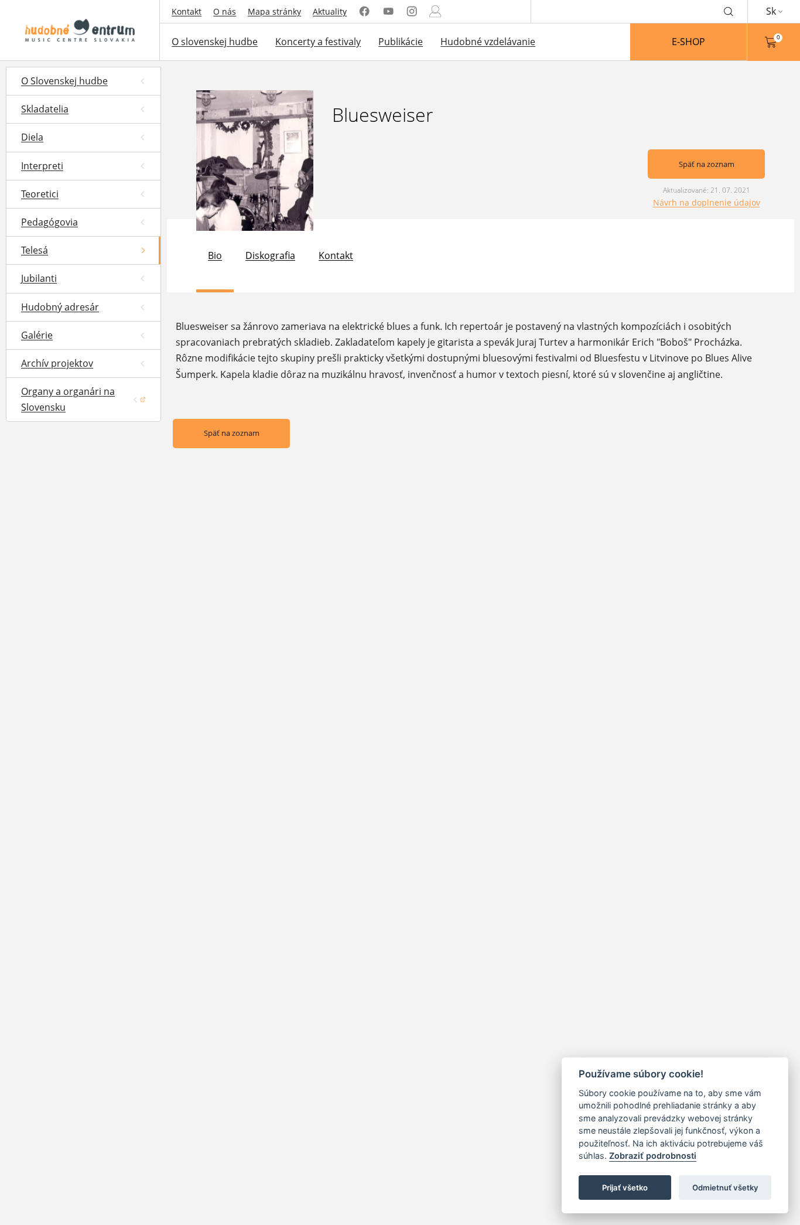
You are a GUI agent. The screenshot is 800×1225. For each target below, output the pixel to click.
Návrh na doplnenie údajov (706, 202)
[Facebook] (364, 11)
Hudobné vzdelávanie (487, 41)
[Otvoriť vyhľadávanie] (728, 11)
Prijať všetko (625, 1187)
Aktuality (330, 11)
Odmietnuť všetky (725, 1187)
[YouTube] (388, 11)
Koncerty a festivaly (318, 41)
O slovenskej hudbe (215, 41)
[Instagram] (411, 11)
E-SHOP (688, 41)
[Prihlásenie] (435, 11)
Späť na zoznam (706, 164)
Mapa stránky (274, 11)
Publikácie (400, 41)
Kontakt (186, 11)
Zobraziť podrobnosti (652, 1156)
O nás (224, 11)
